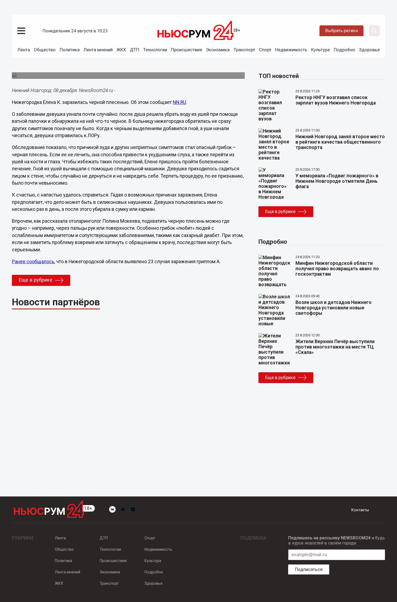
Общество (45, 49)
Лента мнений (98, 49)
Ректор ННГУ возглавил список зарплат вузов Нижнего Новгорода (335, 100)
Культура (320, 49)
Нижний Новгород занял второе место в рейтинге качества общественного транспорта (340, 142)
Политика (70, 49)
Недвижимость (291, 49)
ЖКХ (121, 49)
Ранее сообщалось (33, 261)
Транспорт (244, 49)
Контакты (360, 510)
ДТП (134, 49)
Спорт (265, 49)
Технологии (155, 49)
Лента (23, 49)
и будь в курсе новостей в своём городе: (336, 540)
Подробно (344, 49)
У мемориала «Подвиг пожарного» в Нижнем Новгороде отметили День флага (336, 181)
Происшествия (186, 49)
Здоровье (369, 49)
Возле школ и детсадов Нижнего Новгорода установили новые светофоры (333, 308)
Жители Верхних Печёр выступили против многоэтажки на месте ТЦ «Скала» (335, 347)
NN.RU (179, 102)
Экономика (218, 49)
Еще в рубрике (35, 280)
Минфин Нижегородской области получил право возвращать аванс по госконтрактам (337, 269)
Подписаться (308, 569)
